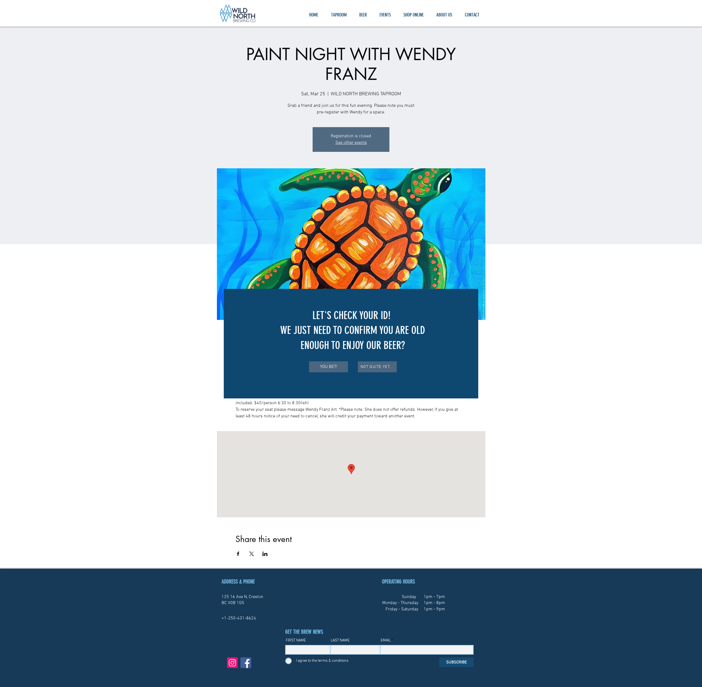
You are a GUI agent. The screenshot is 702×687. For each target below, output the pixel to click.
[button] (328, 366)
